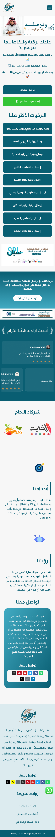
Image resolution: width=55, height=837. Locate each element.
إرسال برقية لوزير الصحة (27, 230)
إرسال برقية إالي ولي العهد (28, 141)
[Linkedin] (33, 679)
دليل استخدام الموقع (27, 821)
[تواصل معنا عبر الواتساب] (49, 793)
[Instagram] (14, 673)
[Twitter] (30, 673)
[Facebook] (35, 673)
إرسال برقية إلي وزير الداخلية (27, 154)
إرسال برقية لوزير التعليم (27, 179)
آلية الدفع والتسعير (27, 813)
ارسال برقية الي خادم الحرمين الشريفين (27, 128)
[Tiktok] (27, 679)
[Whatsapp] (41, 673)
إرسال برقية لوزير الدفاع (27, 166)
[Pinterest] (19, 673)
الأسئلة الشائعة (27, 806)
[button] (49, 7)
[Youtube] (25, 673)
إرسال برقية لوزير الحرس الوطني (27, 192)
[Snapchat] (13, 782)
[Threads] (22, 679)
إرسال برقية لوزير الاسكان (27, 205)
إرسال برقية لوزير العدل (27, 218)
